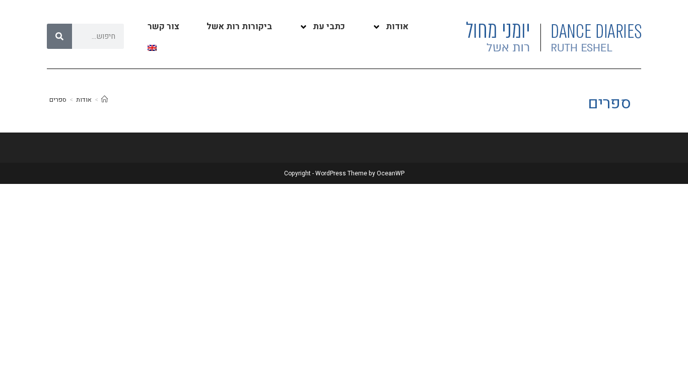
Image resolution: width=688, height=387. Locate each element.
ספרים (57, 99)
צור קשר (163, 26)
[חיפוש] (59, 36)
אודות (397, 26)
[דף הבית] (104, 99)
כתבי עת (329, 26)
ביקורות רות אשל (239, 26)
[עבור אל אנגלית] (152, 47)
